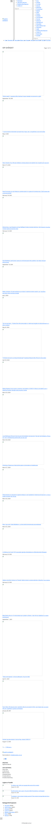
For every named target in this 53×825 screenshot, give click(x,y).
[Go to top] (1, 818)
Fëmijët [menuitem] (38, 2)
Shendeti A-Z (11, 40)
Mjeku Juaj (22, 40)
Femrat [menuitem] (38, 6)
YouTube (48, 40)
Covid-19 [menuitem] (38, 32)
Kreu (6, 40)
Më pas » (9, 747)
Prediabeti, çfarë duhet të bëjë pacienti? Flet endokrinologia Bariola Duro (30, 796)
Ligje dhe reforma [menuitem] (22, 2)
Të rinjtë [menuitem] (38, 4)
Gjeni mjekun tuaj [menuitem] (40, 25)
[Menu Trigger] (13, 20)
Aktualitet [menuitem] (38, 24)
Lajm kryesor (8, 807)
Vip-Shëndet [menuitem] (39, 17)
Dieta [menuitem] (37, 12)
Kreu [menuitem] (37, 1)
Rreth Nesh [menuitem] (39, 34)
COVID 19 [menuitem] (19, 6)
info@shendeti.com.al (16, 755)
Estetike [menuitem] (38, 15)
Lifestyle (32, 40)
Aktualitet (17, 40)
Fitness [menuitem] (38, 14)
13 (6, 747)
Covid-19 (7, 810)
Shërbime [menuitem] (19, 1)
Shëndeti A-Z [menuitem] (39, 22)
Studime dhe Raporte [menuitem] (22, 4)
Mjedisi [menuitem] (38, 11)
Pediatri (28, 40)
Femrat (6, 815)
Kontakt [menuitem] (38, 35)
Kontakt (43, 40)
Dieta (6, 814)
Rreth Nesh (38, 40)
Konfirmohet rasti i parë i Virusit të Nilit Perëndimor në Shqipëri (28, 791)
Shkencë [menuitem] (38, 20)
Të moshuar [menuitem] (39, 9)
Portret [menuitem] (38, 19)
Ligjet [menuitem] (37, 29)
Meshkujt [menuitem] (38, 7)
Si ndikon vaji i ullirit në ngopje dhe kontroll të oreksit (25, 785)
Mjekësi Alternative (10, 812)
